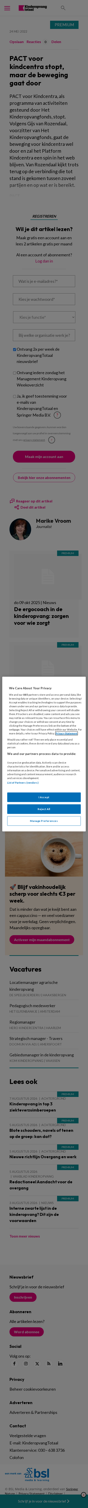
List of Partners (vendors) (23, 782)
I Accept (44, 796)
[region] (44, 754)
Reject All (44, 808)
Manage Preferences (44, 820)
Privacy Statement (66, 733)
